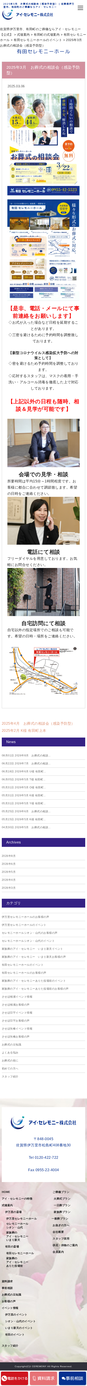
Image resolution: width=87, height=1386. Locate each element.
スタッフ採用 (61, 1238)
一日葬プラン (62, 1205)
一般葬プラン (60, 1218)
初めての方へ (10, 1068)
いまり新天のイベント (19, 1327)
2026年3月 (9, 887)
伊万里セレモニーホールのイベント (24, 924)
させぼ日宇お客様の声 (16, 1020)
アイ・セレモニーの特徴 (17, 1198)
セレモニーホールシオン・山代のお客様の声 (30, 932)
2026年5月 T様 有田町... (24, 779)
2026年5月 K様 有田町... (24, 795)
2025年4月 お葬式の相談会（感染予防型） (38, 723)
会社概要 (58, 1231)
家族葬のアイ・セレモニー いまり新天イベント (32, 948)
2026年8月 (9, 855)
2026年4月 (9, 879)
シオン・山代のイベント (20, 1321)
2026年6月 (9, 863)
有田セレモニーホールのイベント (23, 964)
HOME (6, 1192)
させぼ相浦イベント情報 (17, 996)
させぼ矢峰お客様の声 (16, 1036)
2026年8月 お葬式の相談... (26, 755)
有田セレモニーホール (20, 1253)
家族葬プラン (62, 1212)
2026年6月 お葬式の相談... (26, 811)
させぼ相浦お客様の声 (16, 1004)
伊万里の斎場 (13, 1212)
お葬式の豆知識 (11, 1044)
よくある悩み (10, 1052)
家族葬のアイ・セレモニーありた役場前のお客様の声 (35, 988)
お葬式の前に (10, 1060)
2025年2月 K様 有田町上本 (24, 730)
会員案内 (58, 1251)
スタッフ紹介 (10, 1076)
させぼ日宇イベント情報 (17, 1012)
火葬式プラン (62, 1198)
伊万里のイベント (16, 1314)
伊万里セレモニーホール (21, 1218)
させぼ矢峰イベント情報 (17, 1028)
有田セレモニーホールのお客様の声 (24, 972)
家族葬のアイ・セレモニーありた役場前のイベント (34, 980)
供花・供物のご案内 (65, 1245)
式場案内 (7, 1205)
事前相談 (7, 1288)
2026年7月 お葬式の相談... (26, 763)
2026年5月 (9, 871)
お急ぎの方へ (61, 1225)
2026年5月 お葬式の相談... (26, 827)
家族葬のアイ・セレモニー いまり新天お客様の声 (34, 956)
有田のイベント (15, 1334)
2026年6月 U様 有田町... (24, 771)
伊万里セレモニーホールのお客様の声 (25, 916)
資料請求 (7, 1281)
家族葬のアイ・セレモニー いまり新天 (18, 1236)
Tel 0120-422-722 (43, 1157)
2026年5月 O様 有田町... (24, 787)
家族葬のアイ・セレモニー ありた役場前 (18, 1262)
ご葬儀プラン (61, 1192)
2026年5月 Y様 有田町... (24, 803)
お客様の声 (9, 1301)
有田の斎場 (12, 1246)
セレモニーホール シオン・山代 (18, 1225)
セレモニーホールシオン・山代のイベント (28, 940)
